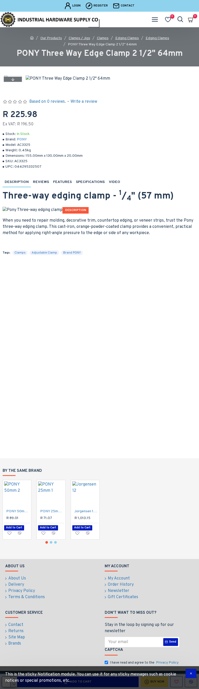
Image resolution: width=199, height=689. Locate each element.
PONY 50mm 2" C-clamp (18, 511)
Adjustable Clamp (44, 253)
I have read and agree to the (144, 662)
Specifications (90, 182)
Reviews (41, 182)
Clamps (103, 38)
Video (114, 182)
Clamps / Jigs (79, 38)
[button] (13, 79)
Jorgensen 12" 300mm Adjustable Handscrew (86, 511)
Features (62, 182)
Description (17, 182)
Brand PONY (72, 253)
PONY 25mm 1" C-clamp (52, 511)
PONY (22, 139)
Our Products (51, 38)
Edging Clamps (127, 38)
